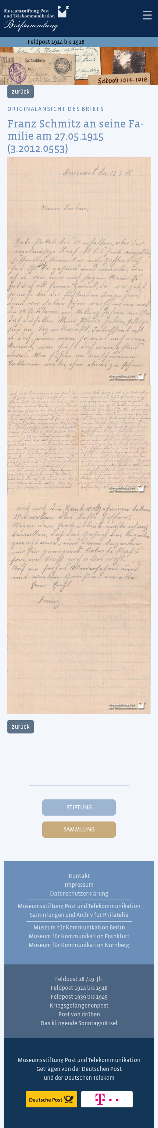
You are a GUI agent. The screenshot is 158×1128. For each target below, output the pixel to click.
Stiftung (79, 807)
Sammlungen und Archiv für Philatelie (79, 915)
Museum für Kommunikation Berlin (79, 928)
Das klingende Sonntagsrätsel (79, 1023)
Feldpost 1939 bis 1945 (79, 997)
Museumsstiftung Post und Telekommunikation (79, 906)
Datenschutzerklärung (79, 894)
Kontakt (79, 876)
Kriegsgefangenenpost (79, 1006)
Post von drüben (79, 1014)
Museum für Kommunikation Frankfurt (79, 936)
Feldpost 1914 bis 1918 (56, 42)
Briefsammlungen (36, 20)
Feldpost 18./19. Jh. (79, 979)
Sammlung (79, 830)
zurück (20, 92)
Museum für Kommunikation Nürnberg (79, 945)
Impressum (79, 885)
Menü (147, 15)
